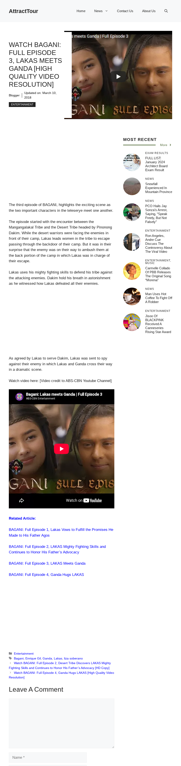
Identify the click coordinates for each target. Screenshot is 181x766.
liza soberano (73, 658)
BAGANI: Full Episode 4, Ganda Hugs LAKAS (46, 575)
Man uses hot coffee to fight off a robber (158, 298)
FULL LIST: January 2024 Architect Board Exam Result (156, 164)
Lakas (58, 658)
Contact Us (125, 11)
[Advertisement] (61, 169)
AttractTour (23, 11)
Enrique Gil (33, 658)
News (98, 11)
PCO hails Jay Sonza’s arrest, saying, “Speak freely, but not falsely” (156, 214)
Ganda (47, 658)
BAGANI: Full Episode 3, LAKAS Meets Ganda (47, 563)
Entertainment (22, 104)
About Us (149, 11)
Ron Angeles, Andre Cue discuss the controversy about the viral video (158, 243)
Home (81, 11)
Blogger (14, 95)
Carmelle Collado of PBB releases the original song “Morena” (158, 274)
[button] (166, 11)
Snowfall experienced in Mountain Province (158, 188)
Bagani (19, 658)
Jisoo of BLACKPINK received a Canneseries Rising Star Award (158, 324)
